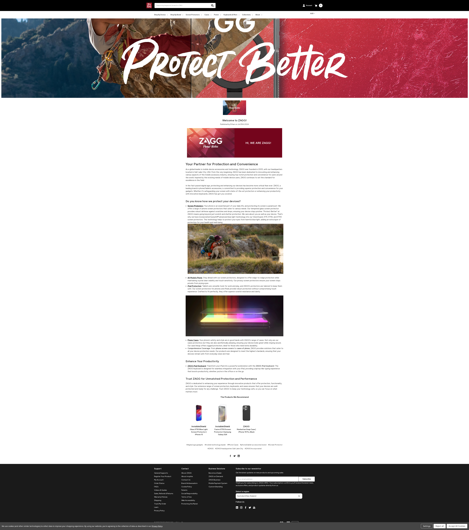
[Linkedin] (238, 456)
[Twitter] (234, 456)
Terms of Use (186, 497)
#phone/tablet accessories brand (253, 445)
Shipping (157, 500)
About (257, 15)
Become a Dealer (215, 473)
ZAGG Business (214, 480)
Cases (206, 15)
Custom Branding (216, 487)
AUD (312, 13)
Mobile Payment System (218, 483)
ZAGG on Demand (216, 476)
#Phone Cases (232, 445)
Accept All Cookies (457, 526)
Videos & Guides (160, 490)
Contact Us (185, 480)
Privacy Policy (159, 511)
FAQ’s (156, 487)
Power (216, 15)
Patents (184, 490)
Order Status (159, 483)
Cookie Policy (186, 487)
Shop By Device (160, 15)
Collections (246, 15)
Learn (156, 507)
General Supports (161, 473)
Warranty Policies (160, 497)
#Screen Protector (275, 445)
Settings (427, 526)
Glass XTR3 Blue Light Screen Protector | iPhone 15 (199, 432)
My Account (159, 480)
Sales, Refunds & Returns (163, 494)
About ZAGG (186, 473)
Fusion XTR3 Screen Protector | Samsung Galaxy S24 (222, 432)
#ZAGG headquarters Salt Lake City (229, 449)
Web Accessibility (188, 500)
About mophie (187, 476)
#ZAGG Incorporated (253, 449)
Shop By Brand (175, 15)
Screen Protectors (193, 15)
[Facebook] (230, 456)
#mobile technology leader (215, 445)
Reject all (440, 526)
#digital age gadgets (195, 445)
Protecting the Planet (189, 504)
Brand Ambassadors (189, 483)
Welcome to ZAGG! (234, 120)
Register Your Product (162, 476)
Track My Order (160, 504)
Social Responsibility (189, 494)
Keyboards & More (230, 15)
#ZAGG (210, 449)
